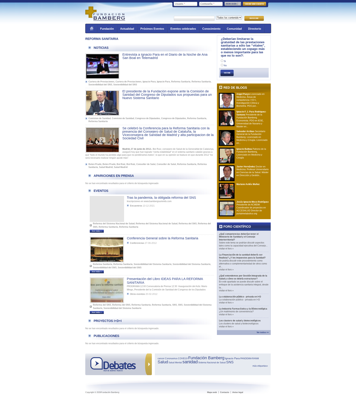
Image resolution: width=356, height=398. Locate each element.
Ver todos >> (263, 332)
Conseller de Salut (146, 164)
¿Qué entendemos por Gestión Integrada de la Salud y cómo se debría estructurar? (243, 277)
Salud (163, 362)
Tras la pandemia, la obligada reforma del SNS (161, 197)
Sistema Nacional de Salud (212, 362)
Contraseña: (207, 4)
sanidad (190, 361)
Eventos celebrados (183, 28)
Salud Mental (175, 362)
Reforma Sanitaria (180, 81)
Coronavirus (171, 358)
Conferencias (137, 243)
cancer (161, 358)
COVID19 (183, 358)
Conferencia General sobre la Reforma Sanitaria (162, 238)
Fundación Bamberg (206, 358)
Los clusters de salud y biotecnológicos (240, 320)
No (225, 65)
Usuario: (180, 4)
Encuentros (136, 205)
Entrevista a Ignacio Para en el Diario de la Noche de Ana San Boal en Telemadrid (164, 56)
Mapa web (212, 392)
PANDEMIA (246, 358)
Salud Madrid (106, 167)
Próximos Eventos (152, 28)
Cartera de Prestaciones (101, 81)
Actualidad (127, 28)
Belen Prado (94, 164)
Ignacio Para (149, 81)
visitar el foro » (226, 248)
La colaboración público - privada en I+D (240, 296)
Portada (91, 28)
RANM (255, 358)
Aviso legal (237, 392)
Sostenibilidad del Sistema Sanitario (153, 264)
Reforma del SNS (188, 223)
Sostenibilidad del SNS (100, 84)
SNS (174, 305)
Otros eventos (137, 294)
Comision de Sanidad (99, 118)
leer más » (97, 231)
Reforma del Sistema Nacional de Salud (114, 223)
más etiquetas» (260, 366)
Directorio (254, 28)
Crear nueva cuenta (254, 4)
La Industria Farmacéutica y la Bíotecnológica (243, 308)
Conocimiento (211, 28)
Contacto (224, 392)
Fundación (107, 28)
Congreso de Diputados (147, 118)
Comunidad (234, 28)
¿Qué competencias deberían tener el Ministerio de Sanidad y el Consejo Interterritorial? (238, 237)
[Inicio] (105, 20)
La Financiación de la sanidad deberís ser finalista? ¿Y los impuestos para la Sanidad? (242, 256)
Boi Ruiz (121, 164)
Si (224, 61)
